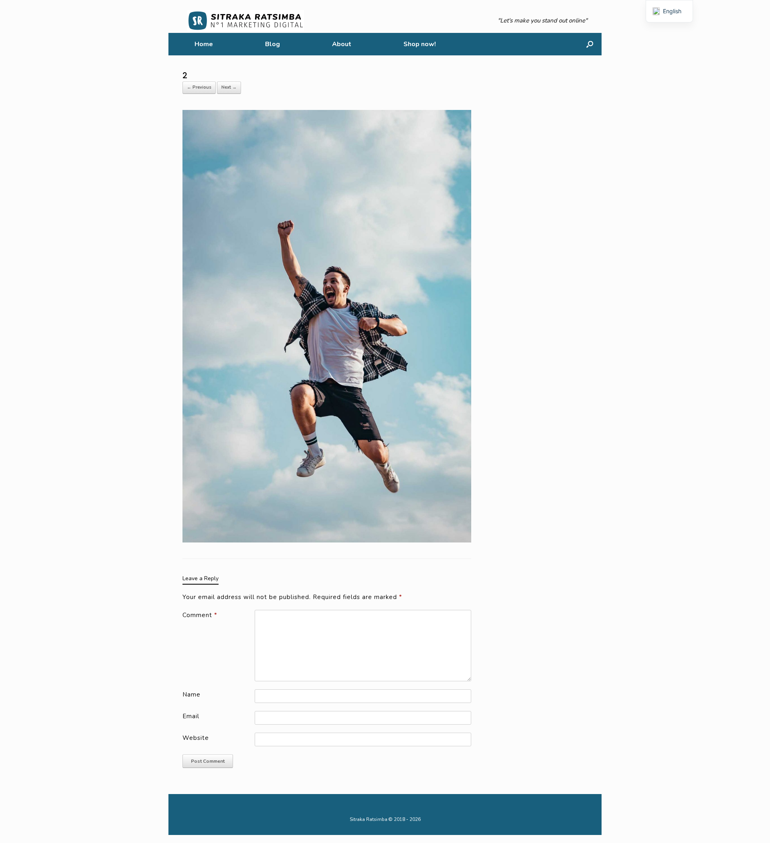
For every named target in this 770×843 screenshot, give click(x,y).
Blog (272, 44)
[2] (326, 326)
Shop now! (419, 44)
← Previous (199, 87)
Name (191, 695)
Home (204, 44)
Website (195, 738)
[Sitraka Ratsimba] (247, 20)
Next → (229, 87)
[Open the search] (590, 44)
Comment (199, 615)
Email (190, 716)
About (341, 44)
